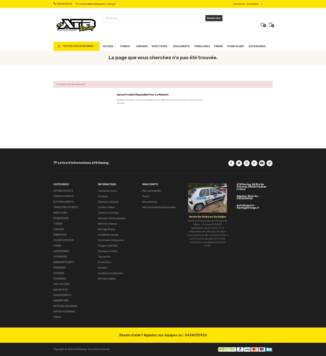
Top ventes (104, 256)
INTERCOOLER (61, 218)
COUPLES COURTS (63, 196)
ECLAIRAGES (60, 256)
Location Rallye (106, 207)
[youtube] (262, 163)
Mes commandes (151, 190)
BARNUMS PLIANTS (63, 262)
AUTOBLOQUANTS (63, 190)
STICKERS (58, 273)
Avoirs (145, 196)
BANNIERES (59, 267)
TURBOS (58, 223)
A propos (102, 267)
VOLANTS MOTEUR (63, 240)
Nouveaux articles (108, 251)
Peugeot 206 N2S (108, 245)
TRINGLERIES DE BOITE (65, 207)
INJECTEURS (60, 212)
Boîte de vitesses (107, 223)
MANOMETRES (61, 300)
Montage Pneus (106, 229)
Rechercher (214, 18)
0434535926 (64, 4)
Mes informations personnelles (159, 207)
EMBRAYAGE (60, 234)
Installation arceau (108, 234)
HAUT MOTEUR (61, 284)
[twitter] (239, 163)
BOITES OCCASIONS (64, 311)
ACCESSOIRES (61, 251)
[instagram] (247, 163)
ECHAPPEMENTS (62, 295)
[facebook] (231, 163)
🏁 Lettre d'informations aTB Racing (80, 163)
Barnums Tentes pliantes (111, 218)
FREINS (57, 245)
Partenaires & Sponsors (111, 240)
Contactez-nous (107, 190)
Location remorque (108, 212)
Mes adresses (149, 201)
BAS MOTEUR (60, 289)
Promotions (104, 262)
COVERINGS (59, 278)
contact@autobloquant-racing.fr (97, 4)
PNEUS (57, 317)
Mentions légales (107, 278)
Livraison (103, 196)
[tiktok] (270, 163)
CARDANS (58, 229)
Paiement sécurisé (108, 201)
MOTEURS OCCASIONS (65, 306)
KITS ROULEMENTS (63, 201)
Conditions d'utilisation (110, 273)
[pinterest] (254, 163)
